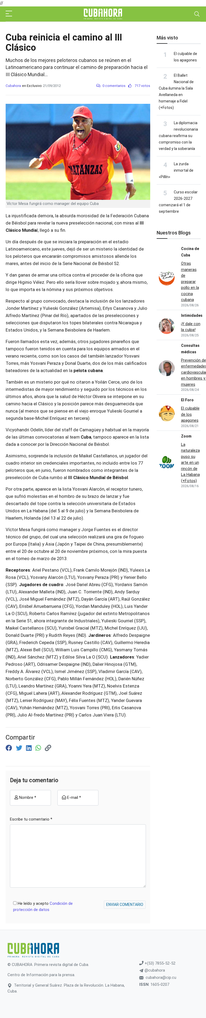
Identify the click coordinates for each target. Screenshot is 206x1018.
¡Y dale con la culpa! (190, 326)
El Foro (187, 400)
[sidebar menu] (9, 14)
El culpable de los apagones (190, 414)
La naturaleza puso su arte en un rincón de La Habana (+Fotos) (190, 462)
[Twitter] (20, 748)
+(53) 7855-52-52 (159, 963)
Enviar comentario (124, 904)
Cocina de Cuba (190, 252)
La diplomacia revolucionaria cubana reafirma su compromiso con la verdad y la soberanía (178, 136)
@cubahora (154, 970)
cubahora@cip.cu (161, 977)
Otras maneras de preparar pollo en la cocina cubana (190, 281)
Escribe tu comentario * (31, 819)
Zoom (186, 436)
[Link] (48, 748)
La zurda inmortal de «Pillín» (176, 170)
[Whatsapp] (39, 748)
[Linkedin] (29, 748)
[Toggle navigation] (196, 14)
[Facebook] (10, 748)
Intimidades (192, 315)
